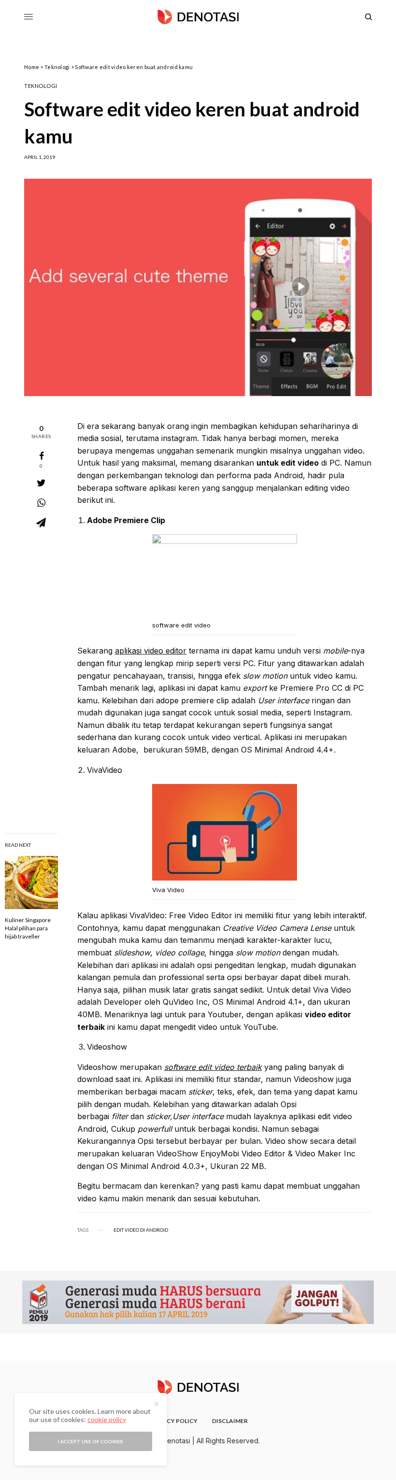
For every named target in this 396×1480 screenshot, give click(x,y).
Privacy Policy (173, 1420)
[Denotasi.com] (198, 17)
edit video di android (140, 1229)
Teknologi (57, 67)
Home (31, 67)
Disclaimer (230, 1420)
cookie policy (106, 1419)
